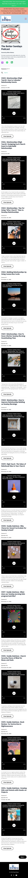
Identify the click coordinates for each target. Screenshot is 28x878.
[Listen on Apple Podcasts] (3, 62)
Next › (23, 857)
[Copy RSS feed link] (12, 62)
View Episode (7, 136)
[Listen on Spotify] (8, 62)
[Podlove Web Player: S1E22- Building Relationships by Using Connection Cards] (14, 299)
